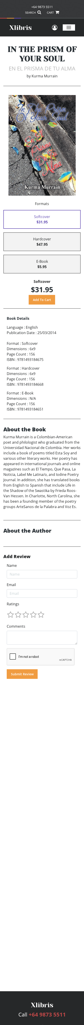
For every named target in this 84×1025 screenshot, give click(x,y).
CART (50, 13)
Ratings (13, 603)
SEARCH (31, 13)
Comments (16, 626)
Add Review (16, 556)
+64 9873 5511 (42, 7)
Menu (69, 27)
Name (12, 565)
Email (11, 584)
